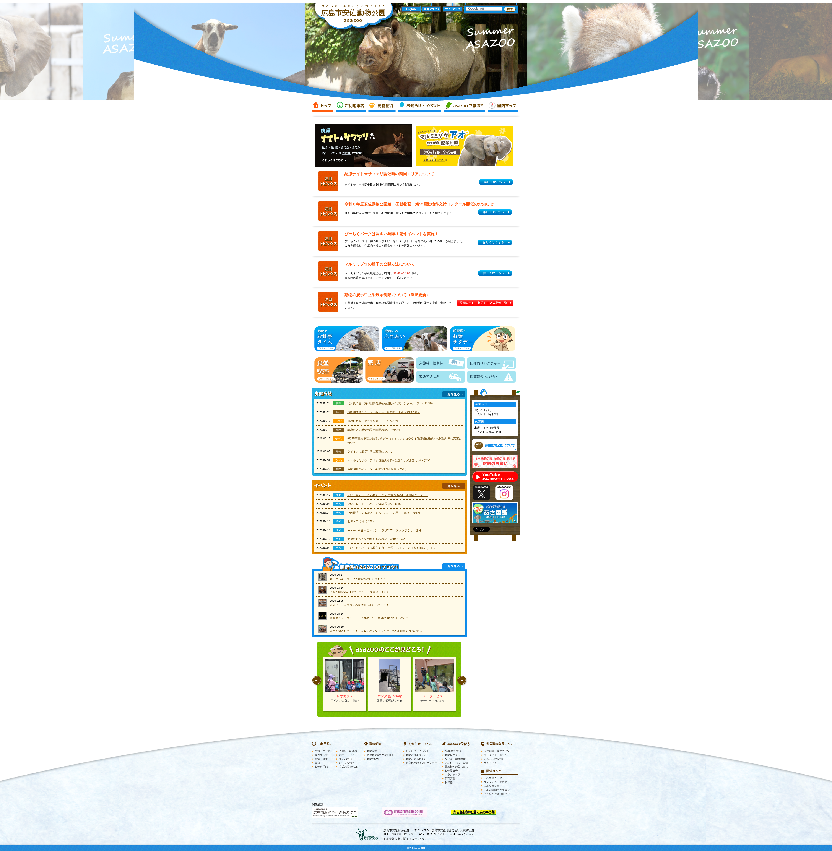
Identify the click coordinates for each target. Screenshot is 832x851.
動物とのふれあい (416, 758)
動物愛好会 (451, 770)
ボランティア (452, 774)
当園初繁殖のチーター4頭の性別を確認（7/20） (377, 469)
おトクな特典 (347, 762)
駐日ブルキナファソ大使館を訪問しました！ (358, 579)
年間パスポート (348, 758)
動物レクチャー (454, 755)
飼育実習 (450, 778)
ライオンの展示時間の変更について (369, 451)
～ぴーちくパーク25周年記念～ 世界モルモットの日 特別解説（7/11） (391, 548)
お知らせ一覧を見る (453, 394)
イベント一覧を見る (453, 486)
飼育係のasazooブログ (380, 755)
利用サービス (347, 755)
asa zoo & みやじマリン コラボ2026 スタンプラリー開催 (384, 530)
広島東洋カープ (493, 778)
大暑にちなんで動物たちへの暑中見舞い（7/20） (378, 539)
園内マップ (503, 106)
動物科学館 (321, 766)
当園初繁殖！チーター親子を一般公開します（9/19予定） (383, 412)
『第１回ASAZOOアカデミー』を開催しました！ (361, 592)
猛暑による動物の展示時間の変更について (374, 429)
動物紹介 (382, 106)
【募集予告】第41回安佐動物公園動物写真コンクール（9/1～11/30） (390, 403)
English (411, 9)
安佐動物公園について (497, 750)
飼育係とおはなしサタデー (421, 762)
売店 (317, 762)
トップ (322, 106)
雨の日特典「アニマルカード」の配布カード (375, 421)
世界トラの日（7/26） (361, 521)
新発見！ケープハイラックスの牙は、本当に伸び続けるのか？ (369, 618)
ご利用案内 (351, 106)
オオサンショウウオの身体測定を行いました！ (359, 605)
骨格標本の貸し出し (456, 766)
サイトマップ (453, 9)
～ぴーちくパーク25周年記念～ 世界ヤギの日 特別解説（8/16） (387, 495)
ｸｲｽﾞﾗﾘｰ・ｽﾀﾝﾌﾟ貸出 (456, 762)
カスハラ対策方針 (494, 758)
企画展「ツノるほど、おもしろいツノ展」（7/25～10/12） (384, 512)
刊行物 (449, 782)
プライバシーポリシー (497, 755)
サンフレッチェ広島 (495, 781)
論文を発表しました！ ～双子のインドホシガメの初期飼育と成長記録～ (376, 631)
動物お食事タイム (416, 755)
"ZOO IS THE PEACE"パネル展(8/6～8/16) (374, 504)
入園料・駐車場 (348, 750)
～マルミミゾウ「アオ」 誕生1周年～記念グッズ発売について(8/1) (389, 460)
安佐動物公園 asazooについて (494, 445)
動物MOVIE (373, 758)
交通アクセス (432, 9)
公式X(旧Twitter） (349, 766)
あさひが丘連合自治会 (497, 793)
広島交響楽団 (491, 785)
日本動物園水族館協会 (497, 789)
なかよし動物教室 (455, 758)
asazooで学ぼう (464, 106)
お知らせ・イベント (419, 106)
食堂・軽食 (321, 758)
